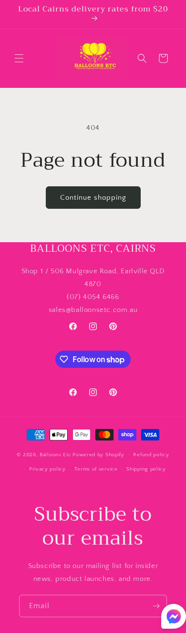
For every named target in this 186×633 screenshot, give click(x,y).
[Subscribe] (155, 606)
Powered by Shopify (98, 454)
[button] (19, 58)
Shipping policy (146, 469)
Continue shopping (93, 197)
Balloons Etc (55, 454)
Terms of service (95, 469)
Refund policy (151, 455)
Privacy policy (47, 469)
